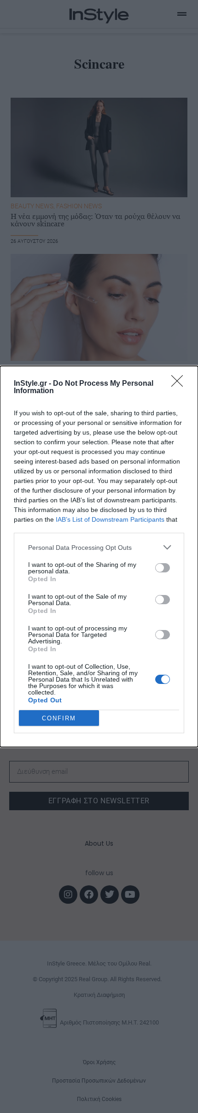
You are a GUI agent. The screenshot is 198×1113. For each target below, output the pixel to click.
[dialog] (99, 556)
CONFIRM (59, 718)
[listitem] (99, 547)
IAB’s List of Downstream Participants (110, 519)
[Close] (180, 384)
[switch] (162, 567)
